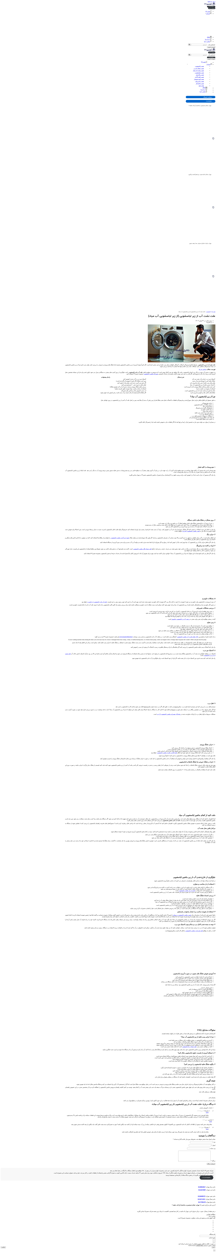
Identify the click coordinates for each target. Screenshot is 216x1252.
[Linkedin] (211, 1231)
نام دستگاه (212, 1234)
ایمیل (213, 1145)
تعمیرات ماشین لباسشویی (150, 374)
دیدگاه (213, 1161)
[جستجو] (189, 45)
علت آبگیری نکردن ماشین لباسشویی (167, 752)
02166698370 (201, 1196)
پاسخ (207, 1112)
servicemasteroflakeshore (126, 636)
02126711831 (201, 1199)
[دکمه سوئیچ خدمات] (187, 64)
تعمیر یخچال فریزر (199, 68)
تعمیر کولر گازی (199, 77)
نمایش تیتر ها (202, 369)
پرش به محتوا (211, 1)
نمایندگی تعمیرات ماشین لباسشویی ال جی (168, 714)
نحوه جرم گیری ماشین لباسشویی (120, 538)
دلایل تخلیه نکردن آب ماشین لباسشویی (187, 636)
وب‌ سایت (212, 1148)
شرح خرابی (212, 1237)
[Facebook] (211, 1229)
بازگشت (3, 1247)
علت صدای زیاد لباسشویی (189, 1046)
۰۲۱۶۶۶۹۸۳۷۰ (211, 6)
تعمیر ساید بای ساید (198, 70)
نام (214, 1142)
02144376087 (202, 1190)
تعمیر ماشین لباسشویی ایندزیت (191, 531)
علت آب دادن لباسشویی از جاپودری (97, 602)
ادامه (213, 1247)
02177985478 (202, 1202)
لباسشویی (208, 311)
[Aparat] (211, 1225)
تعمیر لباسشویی (199, 66)
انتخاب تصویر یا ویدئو (209, 1245)
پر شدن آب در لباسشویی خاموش (180, 619)
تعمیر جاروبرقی (199, 81)
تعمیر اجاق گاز (200, 83)
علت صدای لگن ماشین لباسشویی (142, 549)
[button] (205, 13)
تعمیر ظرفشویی (199, 72)
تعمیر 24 (213, 311)
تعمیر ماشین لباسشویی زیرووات (182, 915)
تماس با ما (212, 1216)
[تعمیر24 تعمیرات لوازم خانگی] (209, 5)
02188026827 (202, 1187)
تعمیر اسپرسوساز (199, 79)
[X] (211, 1227)
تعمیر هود (201, 85)
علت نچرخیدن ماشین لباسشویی (194, 930)
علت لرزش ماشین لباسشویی (187, 890)
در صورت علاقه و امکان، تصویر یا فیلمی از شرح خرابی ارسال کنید (196, 1244)
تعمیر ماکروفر (200, 75)
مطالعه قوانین (210, 1214)
